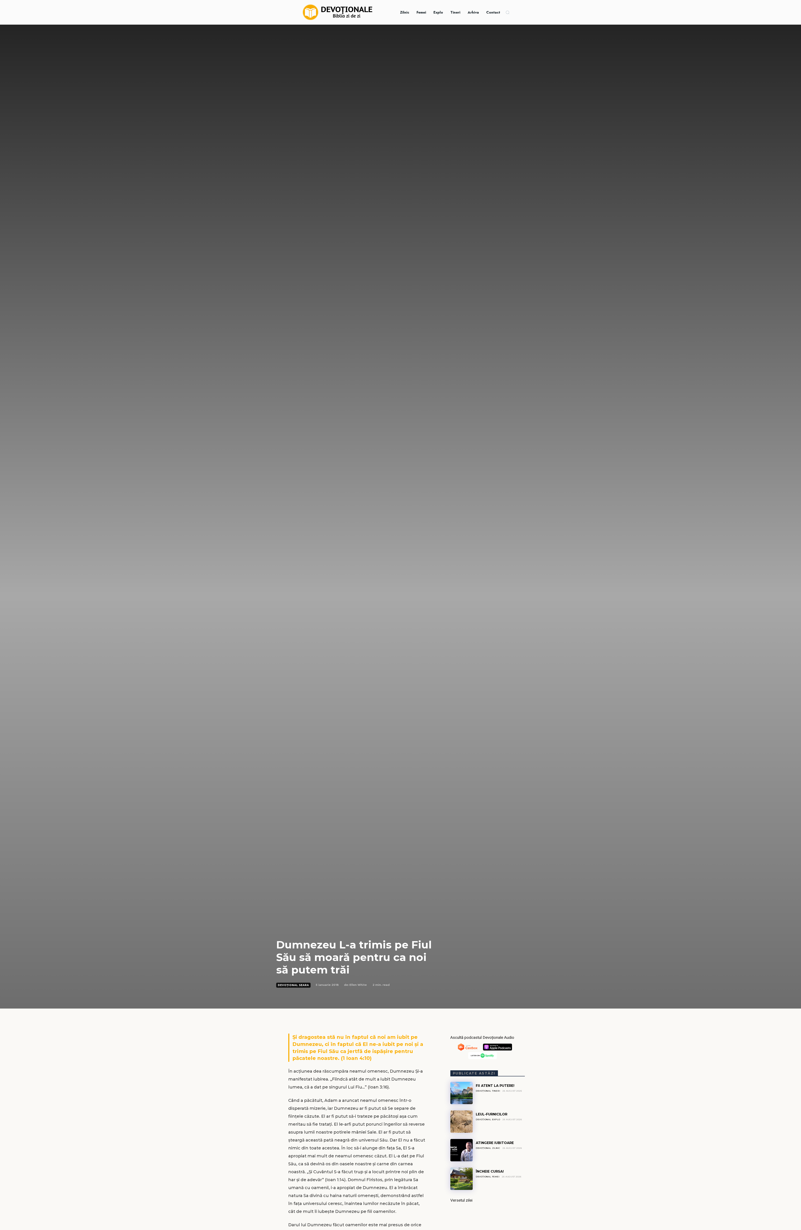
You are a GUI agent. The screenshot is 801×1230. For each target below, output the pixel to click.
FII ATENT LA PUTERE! (495, 1086)
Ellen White (358, 984)
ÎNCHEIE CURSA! (490, 1171)
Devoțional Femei (488, 1176)
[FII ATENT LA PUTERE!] (461, 1093)
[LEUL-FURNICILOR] (461, 1121)
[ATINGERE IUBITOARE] (461, 1150)
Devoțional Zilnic (488, 1148)
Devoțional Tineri (488, 1091)
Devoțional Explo (488, 1119)
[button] (507, 12)
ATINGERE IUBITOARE (495, 1143)
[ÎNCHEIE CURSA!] (461, 1179)
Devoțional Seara (293, 985)
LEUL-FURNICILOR (491, 1114)
